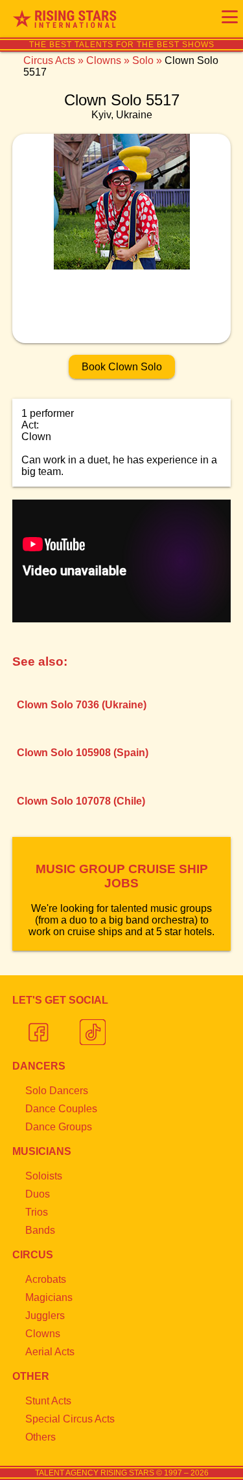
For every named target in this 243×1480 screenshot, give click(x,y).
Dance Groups (58, 1126)
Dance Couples (61, 1108)
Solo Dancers (56, 1090)
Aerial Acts (50, 1351)
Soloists (43, 1175)
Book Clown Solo (122, 366)
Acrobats (45, 1279)
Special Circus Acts (70, 1418)
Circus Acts (49, 60)
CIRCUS (32, 1254)
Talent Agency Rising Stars (94, 1472)
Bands (40, 1230)
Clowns (103, 60)
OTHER (30, 1376)
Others (40, 1437)
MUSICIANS (41, 1151)
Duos (37, 1194)
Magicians (49, 1297)
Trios (36, 1212)
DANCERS (38, 1066)
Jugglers (45, 1315)
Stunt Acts (48, 1400)
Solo (143, 60)
